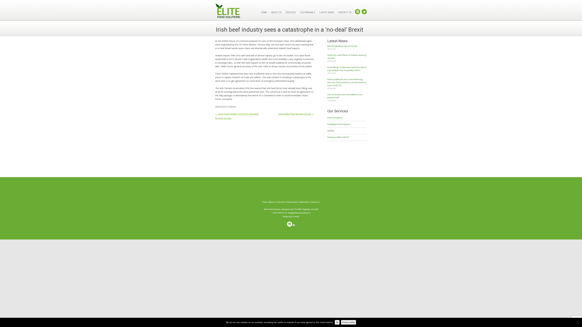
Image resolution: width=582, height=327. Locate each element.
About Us (276, 12)
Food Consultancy (334, 118)
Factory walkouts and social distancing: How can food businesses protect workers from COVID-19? (346, 82)
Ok (337, 322)
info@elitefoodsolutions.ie (299, 213)
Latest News (326, 12)
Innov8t (296, 217)
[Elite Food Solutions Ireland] (228, 12)
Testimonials (307, 12)
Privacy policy (348, 322)
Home (264, 12)
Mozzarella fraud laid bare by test (296, 113)
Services (291, 12)
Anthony (232, 106)
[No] (578, 322)
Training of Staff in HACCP (338, 137)
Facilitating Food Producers (338, 124)
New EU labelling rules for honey (342, 46)
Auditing (330, 131)
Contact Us (345, 12)
